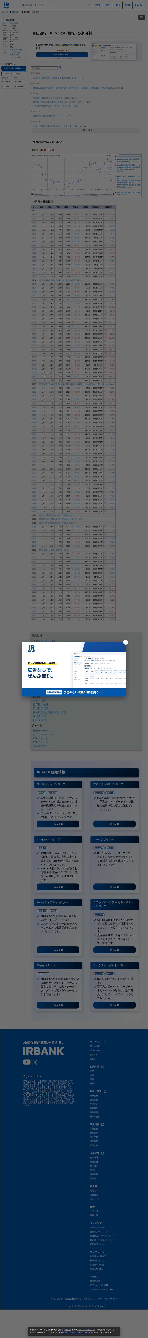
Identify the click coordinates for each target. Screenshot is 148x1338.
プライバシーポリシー (86, 1330)
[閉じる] (125, 642)
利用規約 (67, 1330)
